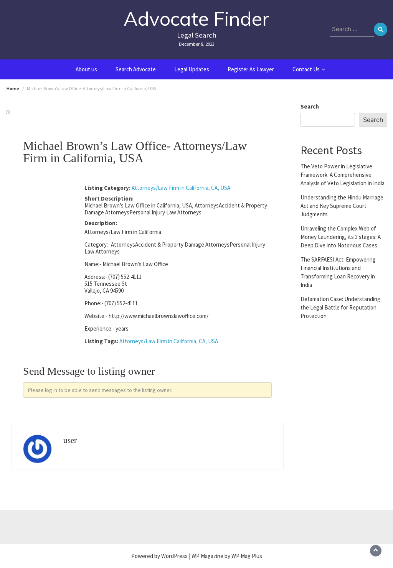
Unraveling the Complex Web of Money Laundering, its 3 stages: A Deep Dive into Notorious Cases (341, 237)
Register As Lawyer (251, 69)
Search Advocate (136, 69)
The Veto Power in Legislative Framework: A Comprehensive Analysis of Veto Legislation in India (343, 175)
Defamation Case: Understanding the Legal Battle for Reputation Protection (340, 307)
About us (86, 69)
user (70, 440)
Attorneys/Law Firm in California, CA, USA (181, 187)
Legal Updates (191, 69)
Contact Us (306, 69)
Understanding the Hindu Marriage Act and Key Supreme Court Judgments (342, 206)
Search (310, 106)
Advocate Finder (196, 19)
